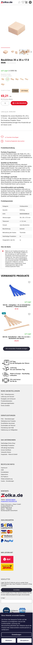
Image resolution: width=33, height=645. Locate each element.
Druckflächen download (7, 423)
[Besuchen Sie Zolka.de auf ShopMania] (22, 611)
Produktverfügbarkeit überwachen (14, 141)
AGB (2, 470)
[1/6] (7, 79)
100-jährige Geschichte (7, 448)
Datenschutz (4, 474)
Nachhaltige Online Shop (8, 443)
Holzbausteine (24, 206)
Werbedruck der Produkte (8, 421)
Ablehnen (8, 640)
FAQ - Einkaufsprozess (7, 394)
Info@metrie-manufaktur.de (9, 501)
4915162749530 (10, 500)
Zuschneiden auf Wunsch (8, 425)
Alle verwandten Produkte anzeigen (16, 348)
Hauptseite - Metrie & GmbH (9, 454)
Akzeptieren (24, 640)
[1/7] (3, 79)
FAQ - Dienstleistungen (7, 419)
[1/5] (12, 79)
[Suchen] (19, 2)
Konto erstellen (5, 405)
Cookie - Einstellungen (7, 481)
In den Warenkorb (21, 103)
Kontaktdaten (5, 472)
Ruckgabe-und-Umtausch (8, 399)
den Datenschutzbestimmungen (12, 595)
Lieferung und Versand (7, 396)
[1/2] (26, 79)
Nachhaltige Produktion (7, 445)
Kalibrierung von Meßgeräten (9, 430)
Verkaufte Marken (6, 452)
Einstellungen (16, 635)
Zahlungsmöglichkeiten (7, 403)
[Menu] (30, 2)
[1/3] (22, 79)
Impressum (4, 468)
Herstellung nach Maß (7, 428)
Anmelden (16, 590)
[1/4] (17, 79)
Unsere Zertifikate (6, 450)
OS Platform (4, 477)
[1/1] (3, 84)
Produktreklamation (6, 401)
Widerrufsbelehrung (6, 479)
